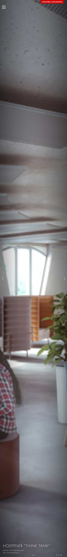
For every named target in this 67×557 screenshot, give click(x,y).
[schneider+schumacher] (52, 2)
